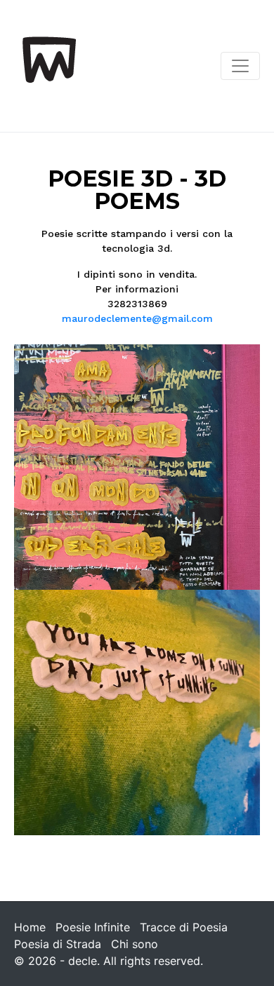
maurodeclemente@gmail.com (137, 318)
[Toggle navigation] (240, 66)
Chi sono (134, 944)
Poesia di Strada (57, 944)
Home (30, 927)
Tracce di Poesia (184, 927)
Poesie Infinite (93, 927)
